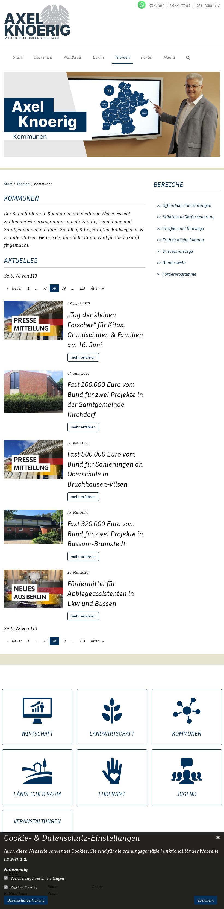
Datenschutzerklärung (26, 900)
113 (82, 288)
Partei (146, 57)
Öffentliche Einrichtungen (187, 205)
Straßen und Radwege (183, 228)
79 (64, 288)
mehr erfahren (83, 357)
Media (169, 57)
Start (18, 57)
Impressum (180, 5)
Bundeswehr (174, 263)
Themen (122, 57)
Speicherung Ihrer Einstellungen (37, 878)
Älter (95, 288)
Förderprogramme (179, 274)
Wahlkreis (72, 57)
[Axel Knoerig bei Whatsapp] (142, 4)
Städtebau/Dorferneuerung (188, 217)
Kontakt (156, 5)
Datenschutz (208, 5)
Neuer (16, 288)
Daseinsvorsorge (178, 251)
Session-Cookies (23, 887)
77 (45, 288)
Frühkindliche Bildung (183, 240)
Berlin (98, 57)
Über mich (43, 57)
